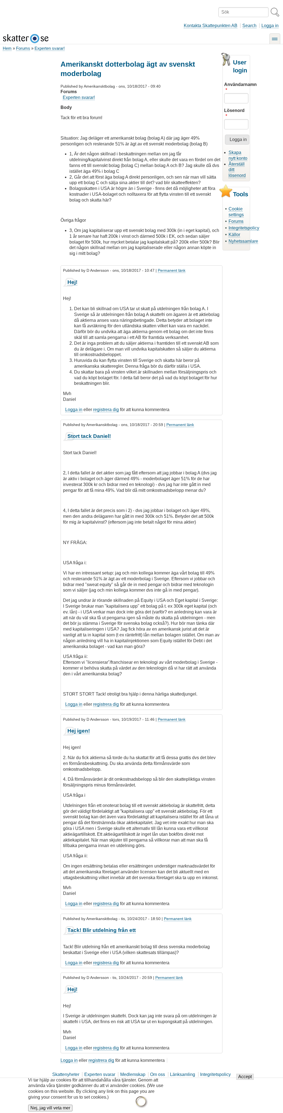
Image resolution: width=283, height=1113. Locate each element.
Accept (245, 1076)
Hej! (72, 282)
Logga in (270, 25)
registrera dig (106, 409)
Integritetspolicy (244, 228)
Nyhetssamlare (243, 241)
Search (249, 25)
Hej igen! (78, 731)
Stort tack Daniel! (89, 436)
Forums (23, 48)
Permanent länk (171, 270)
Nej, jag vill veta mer (50, 1108)
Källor (234, 234)
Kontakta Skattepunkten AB (210, 25)
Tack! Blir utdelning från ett (101, 930)
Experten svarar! (50, 48)
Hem (7, 48)
